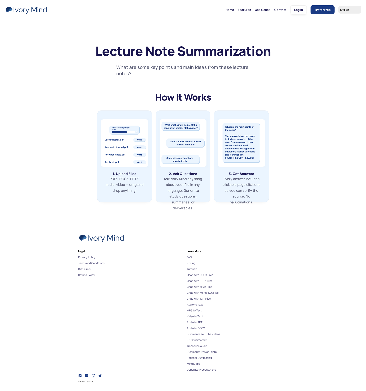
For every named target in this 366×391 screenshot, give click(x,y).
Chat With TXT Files (199, 298)
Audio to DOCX (196, 328)
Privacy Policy (86, 257)
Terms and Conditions (91, 263)
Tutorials (192, 269)
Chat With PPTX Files (199, 281)
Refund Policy (86, 275)
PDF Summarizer (197, 340)
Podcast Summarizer (199, 358)
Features (244, 10)
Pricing (191, 263)
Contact (280, 10)
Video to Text (195, 316)
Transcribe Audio (197, 346)
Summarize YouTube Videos (203, 334)
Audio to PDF (194, 322)
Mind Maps (193, 363)
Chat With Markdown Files (202, 292)
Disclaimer (84, 269)
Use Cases (262, 10)
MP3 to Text (194, 310)
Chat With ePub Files (199, 287)
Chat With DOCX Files (200, 275)
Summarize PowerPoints (202, 352)
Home (230, 10)
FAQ (189, 257)
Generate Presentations (201, 369)
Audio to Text (195, 304)
